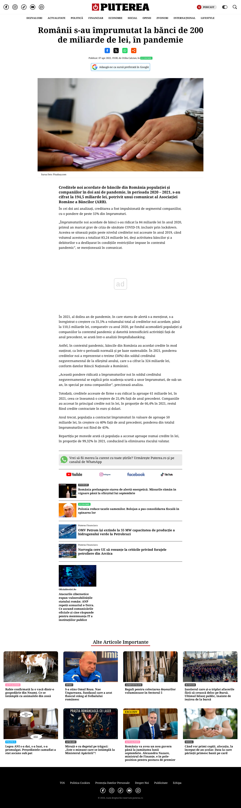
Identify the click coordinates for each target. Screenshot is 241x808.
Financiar (95, 18)
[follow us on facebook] (135, 475)
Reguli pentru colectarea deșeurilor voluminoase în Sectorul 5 (150, 691)
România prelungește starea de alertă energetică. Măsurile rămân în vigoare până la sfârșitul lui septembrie (127, 491)
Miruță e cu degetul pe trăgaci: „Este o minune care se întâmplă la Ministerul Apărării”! (90, 750)
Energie (83, 484)
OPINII (147, 18)
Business (190, 684)
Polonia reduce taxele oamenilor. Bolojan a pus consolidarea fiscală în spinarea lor (128, 511)
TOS (62, 782)
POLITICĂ (77, 18)
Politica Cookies (80, 782)
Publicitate (161, 782)
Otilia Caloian (129, 58)
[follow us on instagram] (105, 475)
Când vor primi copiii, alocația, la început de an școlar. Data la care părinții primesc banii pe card (209, 750)
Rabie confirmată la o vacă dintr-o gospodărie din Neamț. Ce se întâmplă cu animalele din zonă (29, 693)
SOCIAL (132, 18)
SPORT (69, 684)
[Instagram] (15, 7)
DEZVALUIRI (34, 18)
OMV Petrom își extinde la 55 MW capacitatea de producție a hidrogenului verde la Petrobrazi (126, 532)
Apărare (71, 742)
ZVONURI (162, 18)
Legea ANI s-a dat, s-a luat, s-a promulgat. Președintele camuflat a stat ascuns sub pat (30, 750)
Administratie (133, 684)
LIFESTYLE (208, 18)
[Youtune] (32, 7)
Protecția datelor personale (112, 782)
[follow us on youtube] (74, 475)
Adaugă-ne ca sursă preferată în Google (124, 67)
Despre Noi (142, 782)
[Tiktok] (23, 7)
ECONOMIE (115, 18)
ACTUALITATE (56, 18)
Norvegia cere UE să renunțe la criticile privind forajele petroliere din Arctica (122, 551)
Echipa (177, 782)
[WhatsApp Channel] (41, 7)
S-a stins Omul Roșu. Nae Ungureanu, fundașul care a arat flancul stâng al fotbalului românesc (88, 694)
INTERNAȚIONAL (184, 18)
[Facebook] (6, 7)
